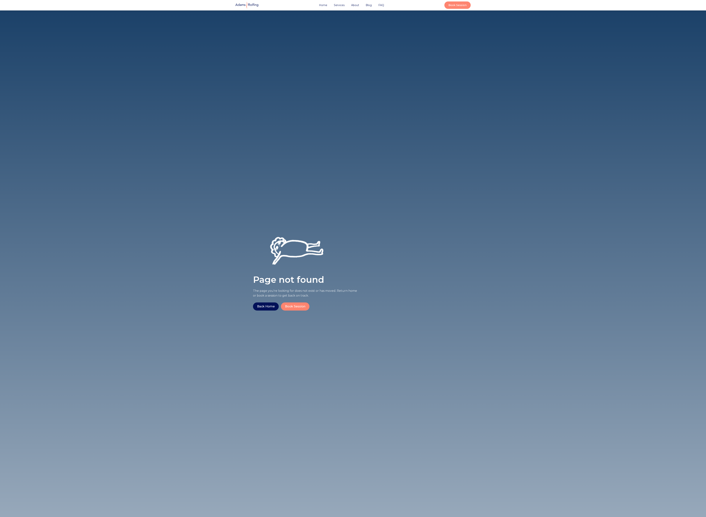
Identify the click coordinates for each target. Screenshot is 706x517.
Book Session (457, 5)
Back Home (266, 306)
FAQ (381, 5)
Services (339, 5)
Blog (369, 5)
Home (323, 5)
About (355, 5)
